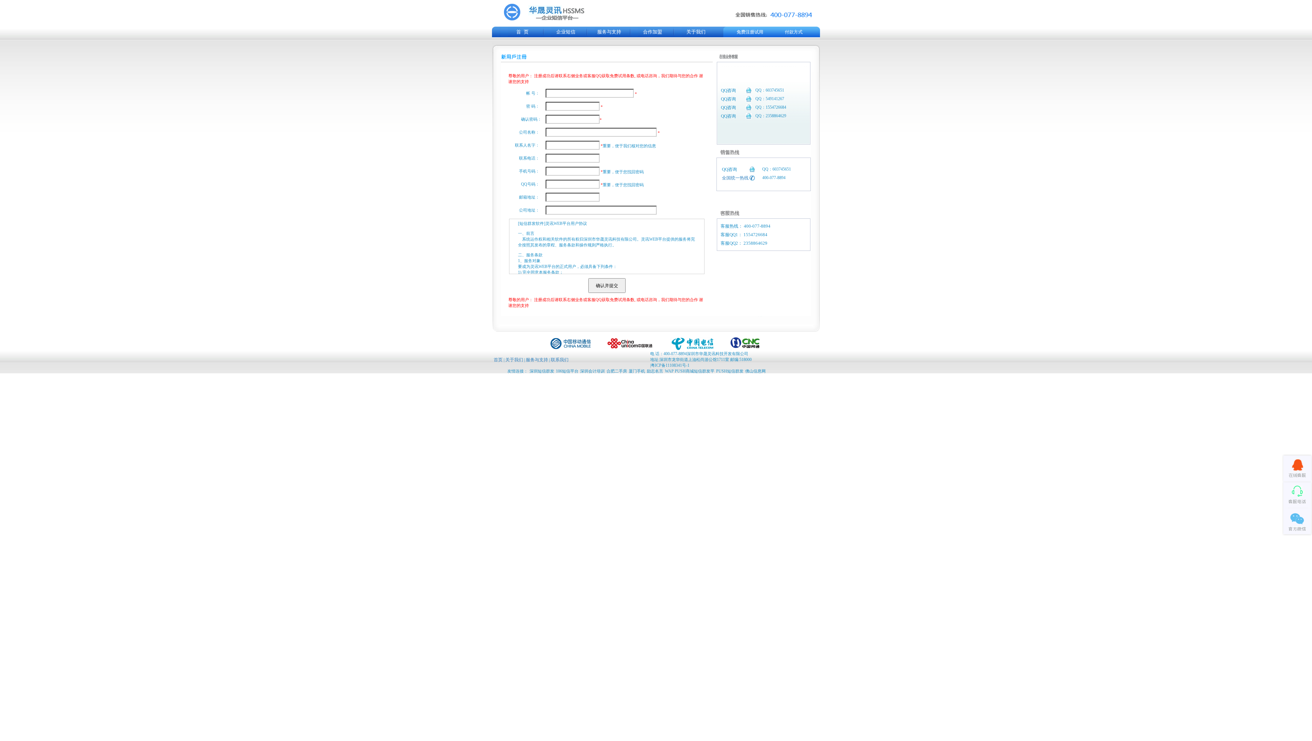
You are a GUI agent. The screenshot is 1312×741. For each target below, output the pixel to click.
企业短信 (565, 32)
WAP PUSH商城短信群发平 (689, 371)
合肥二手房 (616, 371)
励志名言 (655, 371)
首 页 (522, 32)
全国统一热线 (735, 177)
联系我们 (560, 359)
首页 (498, 359)
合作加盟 (652, 32)
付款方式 (794, 32)
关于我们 (696, 32)
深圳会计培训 (592, 371)
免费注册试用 (750, 32)
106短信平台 (567, 371)
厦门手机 (637, 371)
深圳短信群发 (542, 371)
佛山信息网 (755, 371)
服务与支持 (609, 32)
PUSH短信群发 (729, 371)
